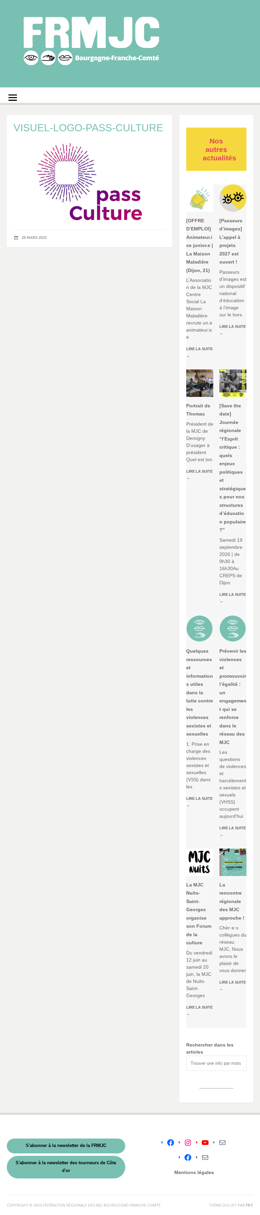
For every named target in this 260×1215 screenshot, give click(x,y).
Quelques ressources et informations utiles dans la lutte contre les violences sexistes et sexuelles (199, 692)
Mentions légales (194, 1172)
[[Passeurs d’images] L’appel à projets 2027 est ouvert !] (232, 197)
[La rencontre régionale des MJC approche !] (232, 862)
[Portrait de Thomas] (199, 383)
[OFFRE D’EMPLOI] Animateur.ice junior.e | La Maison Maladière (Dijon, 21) (199, 245)
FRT (249, 1205)
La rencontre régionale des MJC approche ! (231, 901)
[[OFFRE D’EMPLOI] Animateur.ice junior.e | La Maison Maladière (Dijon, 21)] (199, 197)
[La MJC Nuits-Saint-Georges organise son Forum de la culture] (199, 862)
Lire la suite (199, 352)
